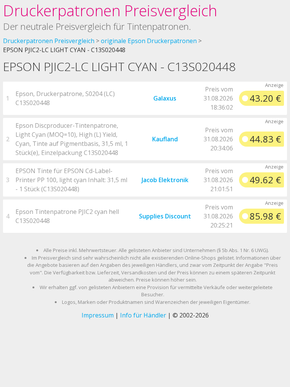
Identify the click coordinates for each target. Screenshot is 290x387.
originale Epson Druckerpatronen (149, 41)
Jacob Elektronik (165, 180)
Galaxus (164, 98)
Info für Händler (143, 315)
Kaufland (165, 139)
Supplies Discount (165, 216)
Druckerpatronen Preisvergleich (110, 10)
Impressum (98, 315)
